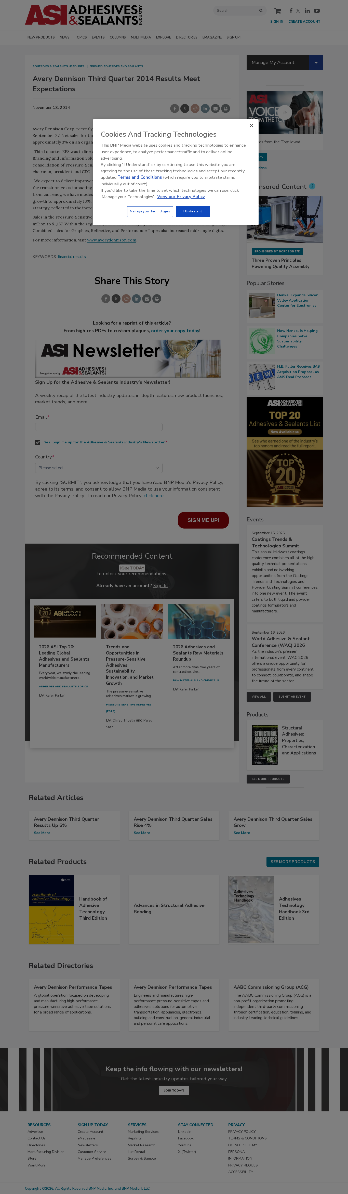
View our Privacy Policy (181, 197)
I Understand (193, 211)
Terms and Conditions (139, 177)
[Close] (251, 125)
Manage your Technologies (150, 211)
